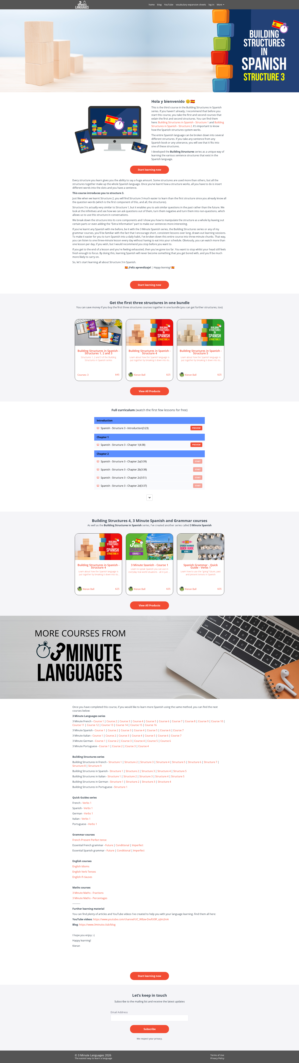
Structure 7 (210, 762)
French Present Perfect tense (89, 840)
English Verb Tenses (84, 871)
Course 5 (151, 721)
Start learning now (149, 169)
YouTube (168, 4)
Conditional (122, 845)
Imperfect (137, 845)
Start (198, 461)
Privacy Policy (217, 1058)
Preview (196, 428)
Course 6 (164, 721)
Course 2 (112, 721)
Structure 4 (162, 762)
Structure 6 (194, 762)
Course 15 (136, 725)
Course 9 (203, 721)
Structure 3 (147, 762)
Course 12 (93, 725)
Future (109, 845)
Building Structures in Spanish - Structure (182, 122)
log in (211, 4)
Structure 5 (178, 762)
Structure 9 (95, 766)
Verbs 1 (87, 803)
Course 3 (125, 721)
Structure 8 (79, 766)
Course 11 (78, 725)
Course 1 (98, 721)
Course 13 (107, 725)
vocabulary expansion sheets (191, 4)
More (219, 4)
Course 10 (217, 721)
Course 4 (138, 721)
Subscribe (150, 1029)
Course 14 (122, 725)
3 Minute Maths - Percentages (89, 898)
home (152, 4)
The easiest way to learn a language (93, 1058)
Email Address (119, 1012)
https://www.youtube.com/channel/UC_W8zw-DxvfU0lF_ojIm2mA (131, 919)
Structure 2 (131, 762)
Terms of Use (217, 1055)
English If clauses (82, 877)
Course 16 (151, 725)
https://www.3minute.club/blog (97, 924)
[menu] (185, 4)
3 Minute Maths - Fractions (88, 893)
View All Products (149, 391)
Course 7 (177, 721)
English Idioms (80, 866)
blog (159, 4)
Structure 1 (115, 762)
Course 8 (190, 721)
